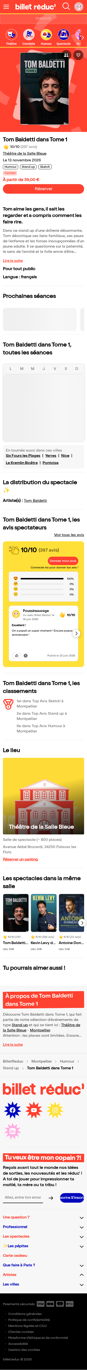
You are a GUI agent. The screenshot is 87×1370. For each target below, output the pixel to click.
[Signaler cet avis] (26, 655)
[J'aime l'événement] (78, 55)
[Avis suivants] (76, 633)
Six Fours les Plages (23, 455)
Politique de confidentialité (29, 1320)
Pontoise (50, 463)
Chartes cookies (21, 1332)
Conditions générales (25, 1314)
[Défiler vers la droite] (83, 37)
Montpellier (40, 1030)
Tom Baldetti (35, 500)
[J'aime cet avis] (17, 655)
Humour (67, 1062)
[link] (11, 37)
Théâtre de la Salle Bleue (24, 153)
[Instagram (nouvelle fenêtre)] (55, 1110)
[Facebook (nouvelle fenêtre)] (12, 1110)
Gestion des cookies (24, 1350)
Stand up (20, 1025)
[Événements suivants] (82, 923)
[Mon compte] (78, 6)
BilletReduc (13, 1062)
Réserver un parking (20, 859)
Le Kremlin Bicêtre (22, 463)
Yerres (50, 455)
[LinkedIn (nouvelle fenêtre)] (12, 1131)
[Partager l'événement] (66, 55)
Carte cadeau (15, 1255)
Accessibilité (18, 1344)
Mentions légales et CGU (27, 1326)
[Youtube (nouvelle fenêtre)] (34, 1110)
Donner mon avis (63, 561)
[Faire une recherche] (66, 6)
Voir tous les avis (69, 535)
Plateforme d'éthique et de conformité (38, 1338)
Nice (65, 455)
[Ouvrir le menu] (8, 6)
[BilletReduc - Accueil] (35, 7)
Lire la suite (13, 261)
